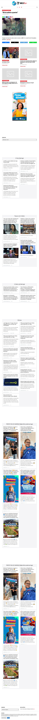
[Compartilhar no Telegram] (24, 42)
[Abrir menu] (2, 7)
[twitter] (19, 7)
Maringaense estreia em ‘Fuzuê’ (27, 82)
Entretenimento (7, 10)
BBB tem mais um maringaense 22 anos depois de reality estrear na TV (9, 83)
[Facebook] (8, 17)
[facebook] (17, 7)
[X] (7, 17)
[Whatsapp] (3, 17)
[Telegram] (5, 17)
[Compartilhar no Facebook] (6, 42)
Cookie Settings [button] (4, 717)
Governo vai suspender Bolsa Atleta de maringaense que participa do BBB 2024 (28, 62)
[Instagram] (10, 17)
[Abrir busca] (37, 7)
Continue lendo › (5, 65)
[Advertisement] (19, 129)
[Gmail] (12, 17)
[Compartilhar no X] (15, 42)
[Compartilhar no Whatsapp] (33, 42)
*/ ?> (19, 3)
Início (4, 10)
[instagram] (21, 7)
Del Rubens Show (6, 62)
